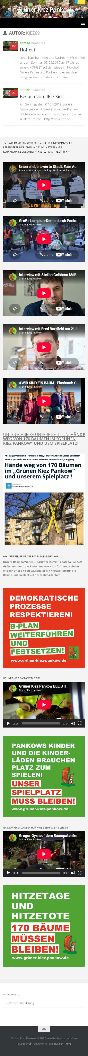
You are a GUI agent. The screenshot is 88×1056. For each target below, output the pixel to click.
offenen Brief (11, 570)
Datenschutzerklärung (20, 1003)
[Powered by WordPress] (30, 1044)
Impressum (13, 994)
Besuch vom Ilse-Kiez (42, 96)
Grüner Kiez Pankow (44, 9)
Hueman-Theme (62, 1043)
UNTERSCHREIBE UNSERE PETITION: (44, 439)
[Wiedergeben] (8, 723)
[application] (44, 705)
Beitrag (25, 43)
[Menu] (83, 23)
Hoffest (27, 50)
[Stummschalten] (73, 723)
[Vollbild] (80, 723)
